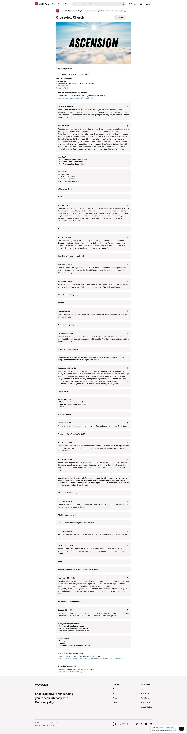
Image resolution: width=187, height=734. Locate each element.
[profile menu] (148, 4)
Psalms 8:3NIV (64, 311)
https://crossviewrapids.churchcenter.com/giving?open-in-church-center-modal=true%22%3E (92, 658)
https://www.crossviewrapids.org (70, 672)
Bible (53, 4)
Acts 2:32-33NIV (65, 442)
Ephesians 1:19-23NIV (67, 368)
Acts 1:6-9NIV (64, 205)
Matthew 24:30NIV (66, 264)
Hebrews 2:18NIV (65, 531)
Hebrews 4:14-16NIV (66, 578)
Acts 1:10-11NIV (64, 237)
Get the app (132, 4)
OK (181, 729)
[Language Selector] (141, 4)
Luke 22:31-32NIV (65, 546)
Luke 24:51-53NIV (65, 333)
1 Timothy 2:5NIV (65, 423)
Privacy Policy (52, 723)
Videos (67, 4)
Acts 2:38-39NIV (65, 459)
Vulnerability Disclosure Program (45, 725)
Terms (59, 723)
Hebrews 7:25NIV (65, 501)
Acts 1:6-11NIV (64, 126)
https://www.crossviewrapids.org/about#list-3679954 (77, 98)
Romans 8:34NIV (65, 610)
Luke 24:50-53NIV (65, 106)
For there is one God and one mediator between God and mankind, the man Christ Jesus (92, 426)
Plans (60, 4)
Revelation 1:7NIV (65, 281)
